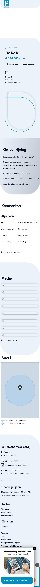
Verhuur (4, 536)
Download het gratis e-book (16, 580)
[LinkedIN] (6, 479)
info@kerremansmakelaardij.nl (17, 465)
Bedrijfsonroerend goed (10, 543)
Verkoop (4, 526)
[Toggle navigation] (36, 4)
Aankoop (5, 530)
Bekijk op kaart (28, 64)
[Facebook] (2, 479)
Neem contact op (12, 82)
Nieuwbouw (6, 512)
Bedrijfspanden (7, 515)
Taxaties (4, 533)
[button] (20, 387)
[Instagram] (10, 479)
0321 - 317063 (11, 461)
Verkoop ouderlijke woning (11, 546)
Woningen (5, 509)
